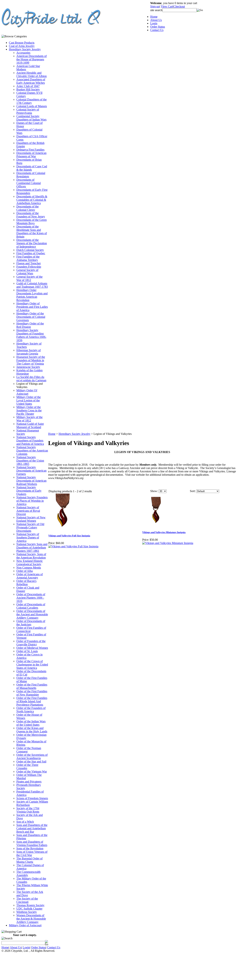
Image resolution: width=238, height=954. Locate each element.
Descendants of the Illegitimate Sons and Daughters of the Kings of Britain (31, 231)
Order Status (157, 26)
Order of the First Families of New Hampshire (31, 693)
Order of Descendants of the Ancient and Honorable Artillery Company (32, 614)
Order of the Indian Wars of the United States (31, 723)
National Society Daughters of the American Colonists (32, 450)
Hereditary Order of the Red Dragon (30, 325)
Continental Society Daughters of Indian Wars (31, 118)
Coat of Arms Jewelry (22, 46)
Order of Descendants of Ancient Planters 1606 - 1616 (30, 598)
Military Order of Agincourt (25, 925)
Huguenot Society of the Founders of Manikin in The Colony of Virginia (30, 360)
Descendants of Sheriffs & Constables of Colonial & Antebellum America (31, 200)
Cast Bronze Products (21, 42)
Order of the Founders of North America (31, 709)
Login (153, 23)
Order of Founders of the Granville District (31, 643)
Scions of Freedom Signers (32, 798)
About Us (156, 20)
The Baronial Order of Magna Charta (29, 860)
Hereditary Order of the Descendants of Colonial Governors (30, 317)
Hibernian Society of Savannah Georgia (28, 352)
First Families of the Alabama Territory (28, 258)
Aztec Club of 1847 (28, 86)
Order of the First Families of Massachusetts (31, 686)
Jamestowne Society (28, 367)
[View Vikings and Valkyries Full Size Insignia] (73, 546)
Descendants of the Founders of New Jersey (30, 215)
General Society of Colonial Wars (27, 271)
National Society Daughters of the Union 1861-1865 (30, 460)
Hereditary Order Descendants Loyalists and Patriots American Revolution (32, 295)
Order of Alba (24, 570)
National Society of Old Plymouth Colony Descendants (30, 527)
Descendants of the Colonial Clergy (27, 208)
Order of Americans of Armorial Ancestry (29, 576)
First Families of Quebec (30, 253)
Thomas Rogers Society (30, 905)
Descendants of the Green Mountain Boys (31, 221)
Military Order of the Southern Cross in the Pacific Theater (29, 410)
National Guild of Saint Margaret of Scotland (30, 425)
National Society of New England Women (31, 519)
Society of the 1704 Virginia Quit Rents (27, 810)
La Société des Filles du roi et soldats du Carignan (31, 378)
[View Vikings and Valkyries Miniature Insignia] (167, 543)
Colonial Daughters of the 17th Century (31, 101)
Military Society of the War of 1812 (29, 419)
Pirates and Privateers (28, 781)
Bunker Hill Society (28, 89)
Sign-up (155, 6)
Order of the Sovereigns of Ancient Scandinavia (32, 756)
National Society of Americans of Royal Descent (28, 511)
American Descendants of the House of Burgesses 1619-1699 (31, 59)
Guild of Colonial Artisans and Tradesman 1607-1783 (32, 285)
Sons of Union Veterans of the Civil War (31, 853)
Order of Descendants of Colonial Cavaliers (30, 606)
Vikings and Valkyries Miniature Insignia (164, 532)
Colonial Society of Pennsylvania (27, 111)
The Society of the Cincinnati (27, 900)
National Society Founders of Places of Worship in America (32, 501)
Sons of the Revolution (29, 848)
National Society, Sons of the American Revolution (31, 556)
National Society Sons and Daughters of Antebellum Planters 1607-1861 (31, 547)
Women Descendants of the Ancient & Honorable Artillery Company (31, 919)
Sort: (192, 491)
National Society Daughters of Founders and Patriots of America (30, 440)
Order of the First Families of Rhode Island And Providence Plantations (31, 701)
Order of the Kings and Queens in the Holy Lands (31, 729)
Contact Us (156, 30)
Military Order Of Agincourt (26, 392)
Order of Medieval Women (32, 647)
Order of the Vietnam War (31, 771)
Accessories (23, 52)
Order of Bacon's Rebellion (26, 582)
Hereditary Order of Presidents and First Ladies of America (32, 307)
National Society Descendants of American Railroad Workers (31, 481)
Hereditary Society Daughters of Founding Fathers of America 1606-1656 (31, 335)
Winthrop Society (26, 912)
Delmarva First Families (30, 149)
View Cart (167, 6)
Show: (154, 491)
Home (153, 16)
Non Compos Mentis (28, 567)
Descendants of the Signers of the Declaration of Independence (31, 243)
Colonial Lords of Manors (31, 106)
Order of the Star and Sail (31, 761)
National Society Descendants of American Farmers (31, 471)
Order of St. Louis (27, 651)
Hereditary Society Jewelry (25, 49)
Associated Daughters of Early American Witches (30, 81)
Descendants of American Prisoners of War (31, 154)
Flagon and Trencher (28, 263)
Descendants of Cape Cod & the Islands (31, 168)
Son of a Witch (25, 821)
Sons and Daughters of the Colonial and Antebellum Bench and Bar (31, 828)
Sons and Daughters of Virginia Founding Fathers (31, 843)
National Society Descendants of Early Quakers (28, 491)
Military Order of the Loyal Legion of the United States (28, 400)
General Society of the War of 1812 (29, 278)
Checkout (179, 6)
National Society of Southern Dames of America (27, 537)
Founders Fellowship (28, 266)
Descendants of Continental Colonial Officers (28, 183)
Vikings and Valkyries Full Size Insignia (69, 535)
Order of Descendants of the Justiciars (30, 622)
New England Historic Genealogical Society (29, 562)
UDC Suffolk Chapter (29, 908)
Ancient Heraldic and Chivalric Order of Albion (31, 74)
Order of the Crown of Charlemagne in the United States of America (32, 664)
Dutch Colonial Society (30, 250)
